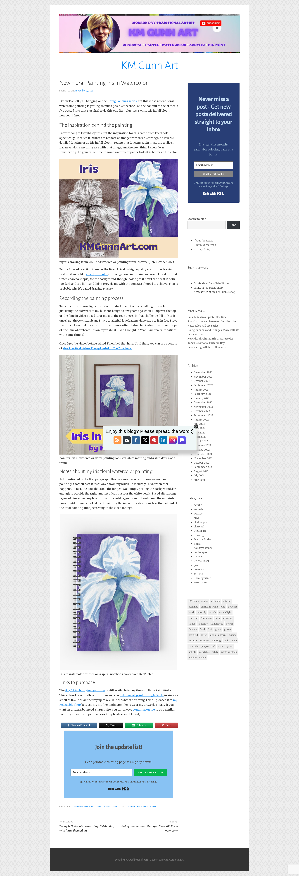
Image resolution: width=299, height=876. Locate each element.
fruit (210, 629)
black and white (209, 606)
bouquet (232, 606)
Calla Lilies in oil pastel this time (207, 317)
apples (204, 601)
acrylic (198, 505)
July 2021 (199, 475)
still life (198, 573)
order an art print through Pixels (142, 695)
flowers (193, 629)
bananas (193, 606)
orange (193, 640)
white (153, 806)
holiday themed (203, 547)
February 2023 (202, 393)
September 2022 (203, 415)
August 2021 (201, 471)
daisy (217, 618)
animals (198, 509)
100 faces (194, 601)
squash (229, 646)
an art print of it (97, 274)
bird (196, 518)
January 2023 (201, 398)
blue (223, 606)
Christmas (206, 618)
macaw (232, 635)
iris (138, 806)
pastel (197, 565)
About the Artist (203, 240)
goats (218, 629)
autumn (227, 601)
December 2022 (203, 402)
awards (198, 513)
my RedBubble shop (223, 291)
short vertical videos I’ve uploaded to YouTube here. (97, 348)
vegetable (204, 652)
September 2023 (203, 385)
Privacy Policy (202, 249)
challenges (200, 522)
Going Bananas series (122, 101)
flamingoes (217, 623)
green (227, 629)
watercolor (110, 806)
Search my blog (196, 218)
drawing (89, 806)
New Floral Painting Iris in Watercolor (210, 338)
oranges (204, 640)
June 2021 (199, 479)
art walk (215, 601)
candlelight (225, 612)
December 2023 (203, 372)
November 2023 (203, 376)
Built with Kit (118, 789)
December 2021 (203, 454)
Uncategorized (202, 578)
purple (145, 806)
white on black (229, 652)
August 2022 (201, 419)
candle (212, 612)
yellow (202, 657)
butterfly (201, 612)
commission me (144, 709)
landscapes (200, 552)
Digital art (200, 530)
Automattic (177, 859)
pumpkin (194, 646)
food (202, 629)
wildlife (193, 657)
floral (99, 806)
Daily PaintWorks (219, 283)
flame (192, 623)
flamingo (203, 623)
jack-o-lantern (218, 635)
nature (198, 556)
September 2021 (203, 466)
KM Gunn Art (149, 65)
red (213, 646)
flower (131, 806)
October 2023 (202, 380)
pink (226, 640)
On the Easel (201, 560)
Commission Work (205, 245)
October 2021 (201, 462)
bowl (191, 612)
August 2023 (201, 389)
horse (204, 635)
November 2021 (203, 458)
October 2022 (202, 411)
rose (220, 646)
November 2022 (203, 406)
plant (234, 640)
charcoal (78, 806)
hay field (193, 635)
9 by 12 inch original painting (85, 690)
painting (216, 640)
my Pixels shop (214, 287)
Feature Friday (203, 539)
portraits (199, 569)
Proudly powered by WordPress (131, 859)
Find (233, 225)
